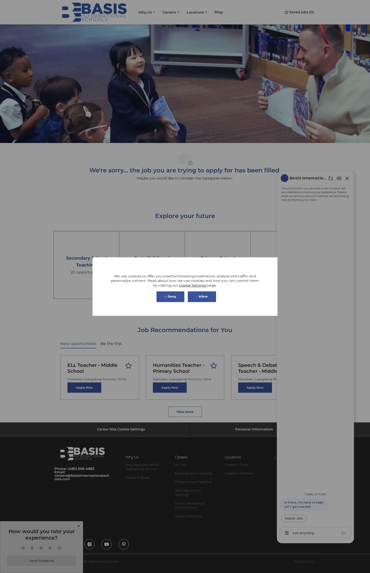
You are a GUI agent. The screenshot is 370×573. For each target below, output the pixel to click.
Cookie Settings (192, 285)
